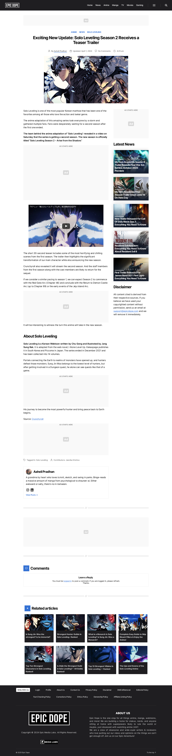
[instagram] (28, 490)
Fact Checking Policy (42, 697)
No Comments (104, 51)
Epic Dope (26, 752)
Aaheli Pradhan (60, 51)
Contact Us (75, 690)
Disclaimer (107, 690)
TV (122, 5)
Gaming (139, 5)
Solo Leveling (94, 32)
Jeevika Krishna (72, 460)
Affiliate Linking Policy (123, 697)
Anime (106, 5)
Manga (115, 5)
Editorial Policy (142, 690)
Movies (130, 5)
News (98, 5)
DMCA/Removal (123, 690)
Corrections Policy (63, 697)
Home (90, 5)
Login (37, 690)
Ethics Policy (82, 697)
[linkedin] (32, 490)
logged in (68, 581)
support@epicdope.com (125, 311)
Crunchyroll (38, 419)
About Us (61, 690)
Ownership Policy (101, 697)
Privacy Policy (91, 690)
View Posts (32, 495)
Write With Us (23, 690)
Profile (48, 690)
